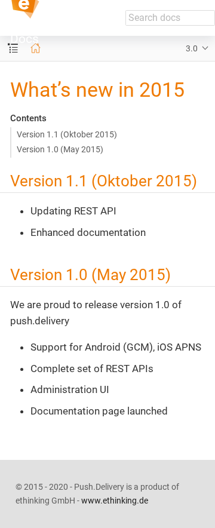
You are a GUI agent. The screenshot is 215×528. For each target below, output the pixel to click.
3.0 (192, 48)
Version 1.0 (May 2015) (60, 149)
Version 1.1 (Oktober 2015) (67, 134)
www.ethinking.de (114, 500)
